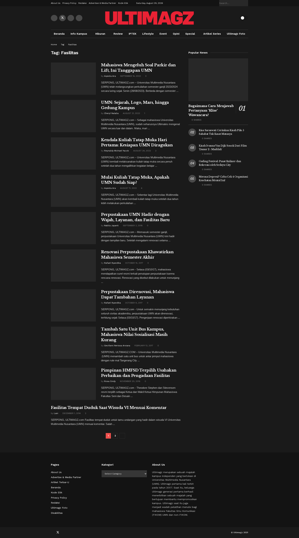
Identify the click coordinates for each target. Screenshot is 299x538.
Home (54, 44)
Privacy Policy (69, 3)
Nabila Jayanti (111, 225)
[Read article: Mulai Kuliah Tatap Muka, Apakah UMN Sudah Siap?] (73, 191)
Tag (62, 44)
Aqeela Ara (110, 76)
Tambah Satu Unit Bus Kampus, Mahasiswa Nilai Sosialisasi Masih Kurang (134, 334)
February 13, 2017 (143, 345)
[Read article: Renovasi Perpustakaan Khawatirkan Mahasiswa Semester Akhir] (73, 265)
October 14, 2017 (133, 263)
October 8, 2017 (133, 303)
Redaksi (82, 3)
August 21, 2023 (131, 113)
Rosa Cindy (110, 381)
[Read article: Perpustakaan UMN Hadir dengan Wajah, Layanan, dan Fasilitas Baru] (73, 228)
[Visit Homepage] (149, 18)
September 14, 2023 (130, 76)
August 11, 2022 (128, 188)
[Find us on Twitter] (62, 18)
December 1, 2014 (71, 413)
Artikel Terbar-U (60, 482)
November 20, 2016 (129, 381)
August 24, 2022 (142, 150)
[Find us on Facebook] (54, 18)
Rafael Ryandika (112, 263)
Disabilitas (57, 512)
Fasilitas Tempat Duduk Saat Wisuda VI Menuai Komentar (109, 407)
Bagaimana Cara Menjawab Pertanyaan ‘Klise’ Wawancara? (211, 110)
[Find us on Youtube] (70, 18)
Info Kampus (79, 33)
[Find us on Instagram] (79, 18)
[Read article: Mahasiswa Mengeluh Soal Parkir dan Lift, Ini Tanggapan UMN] (73, 79)
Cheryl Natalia (111, 113)
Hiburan (100, 33)
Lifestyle (148, 33)
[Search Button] (246, 3)
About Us (55, 3)
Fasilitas (72, 44)
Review (118, 33)
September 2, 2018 (132, 225)
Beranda (59, 33)
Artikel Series (212, 33)
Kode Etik (123, 3)
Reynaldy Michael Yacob (116, 150)
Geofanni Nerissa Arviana (117, 345)
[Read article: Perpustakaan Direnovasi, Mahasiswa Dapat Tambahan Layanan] (73, 305)
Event (163, 33)
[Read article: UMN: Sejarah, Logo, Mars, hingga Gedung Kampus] (73, 116)
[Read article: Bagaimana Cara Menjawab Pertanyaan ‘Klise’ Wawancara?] (218, 79)
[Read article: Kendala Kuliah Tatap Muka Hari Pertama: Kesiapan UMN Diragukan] (73, 153)
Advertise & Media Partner (102, 3)
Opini (176, 33)
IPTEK (132, 33)
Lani (56, 413)
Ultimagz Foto (236, 33)
